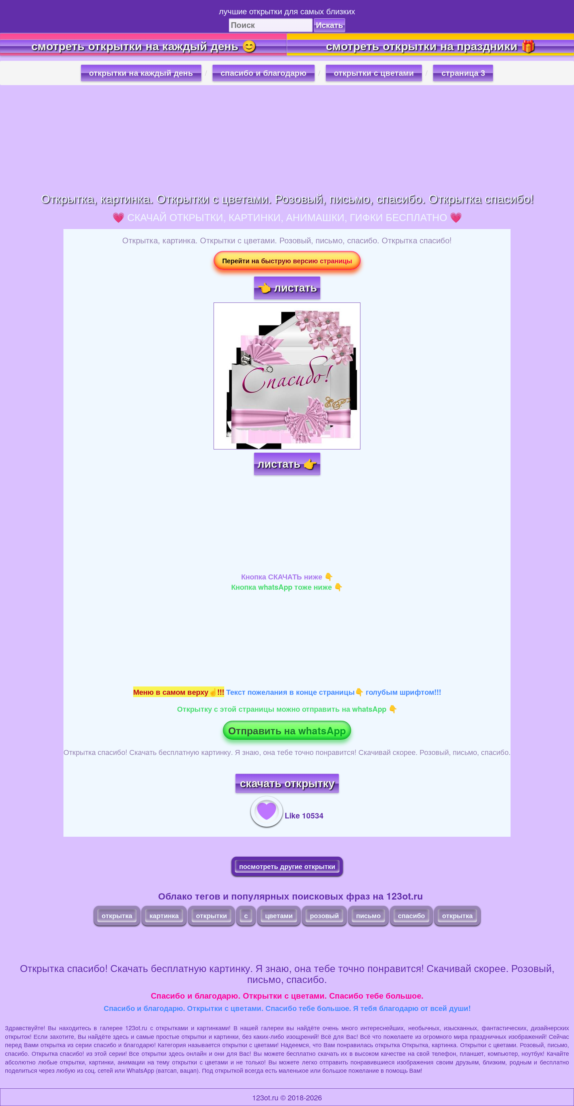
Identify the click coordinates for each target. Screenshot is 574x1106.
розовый (324, 915)
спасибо (411, 915)
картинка (164, 915)
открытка (117, 915)
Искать (329, 25)
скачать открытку (287, 783)
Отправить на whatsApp (287, 730)
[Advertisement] (287, 138)
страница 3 (463, 72)
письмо (368, 915)
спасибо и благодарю (264, 72)
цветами (279, 915)
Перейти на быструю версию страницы (287, 260)
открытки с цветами (374, 72)
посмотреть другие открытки (287, 866)
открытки (211, 915)
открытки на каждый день (141, 72)
